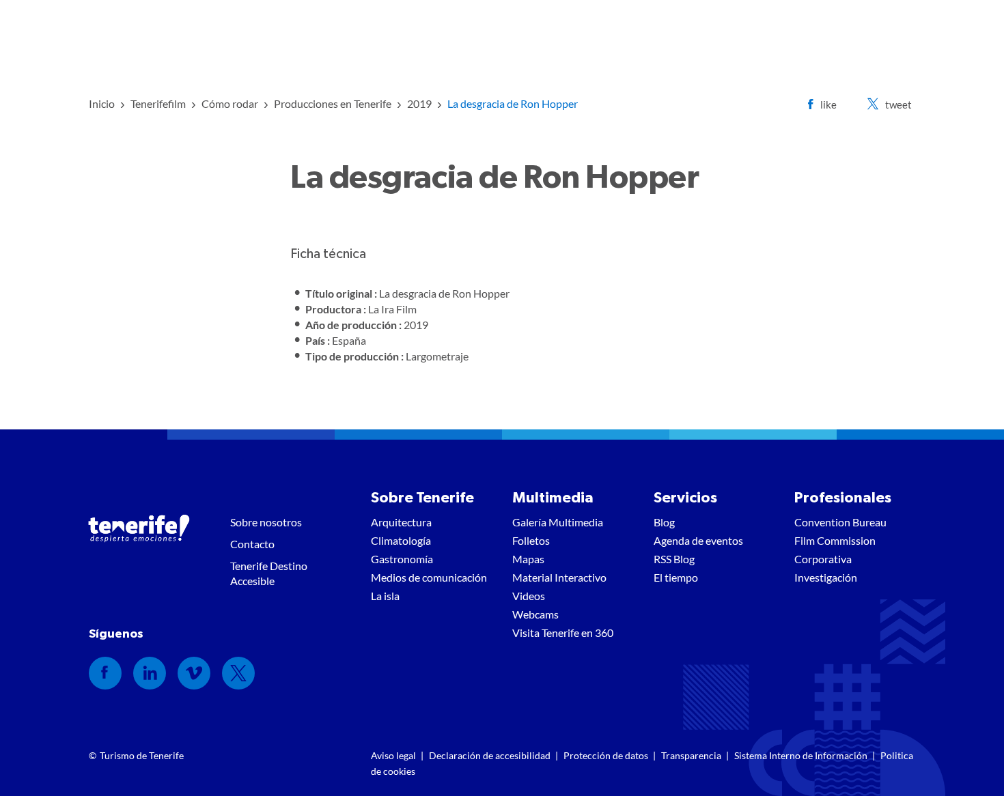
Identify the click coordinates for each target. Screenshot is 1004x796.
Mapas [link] (528, 558)
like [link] (828, 104)
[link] (102, 103)
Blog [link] (664, 521)
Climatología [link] (401, 540)
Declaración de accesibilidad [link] (489, 755)
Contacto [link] (252, 543)
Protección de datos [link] (605, 755)
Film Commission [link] (835, 540)
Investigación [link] (825, 577)
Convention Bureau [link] (840, 521)
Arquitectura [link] (401, 521)
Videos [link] (528, 595)
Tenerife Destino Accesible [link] (268, 573)
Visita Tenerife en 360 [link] (562, 632)
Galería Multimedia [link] (557, 521)
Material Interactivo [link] (559, 577)
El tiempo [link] (676, 577)
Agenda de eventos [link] (698, 540)
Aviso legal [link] (393, 755)
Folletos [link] (531, 540)
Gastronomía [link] (402, 558)
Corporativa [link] (823, 558)
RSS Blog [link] (674, 558)
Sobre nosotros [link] (266, 521)
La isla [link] (385, 595)
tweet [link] (898, 104)
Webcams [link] (535, 614)
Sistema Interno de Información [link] (800, 755)
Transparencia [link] (691, 755)
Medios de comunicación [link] (429, 577)
